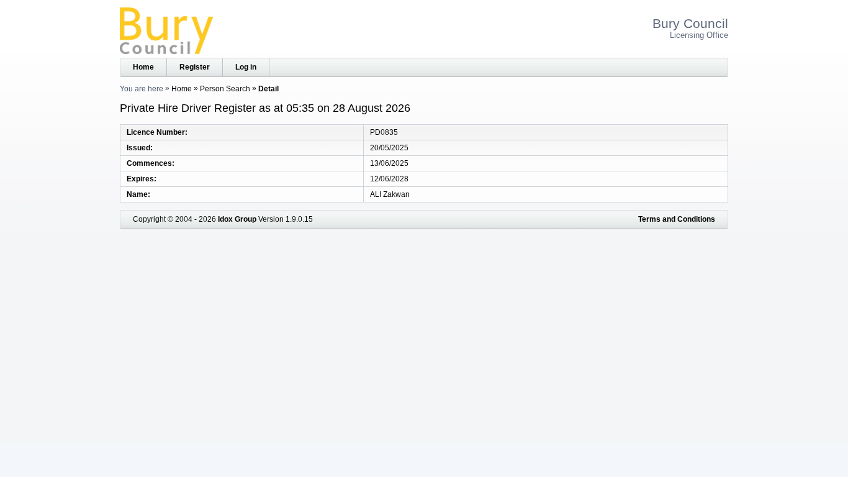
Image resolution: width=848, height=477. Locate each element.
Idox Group (237, 219)
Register (194, 67)
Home (143, 67)
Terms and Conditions (676, 219)
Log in (245, 67)
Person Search (225, 88)
